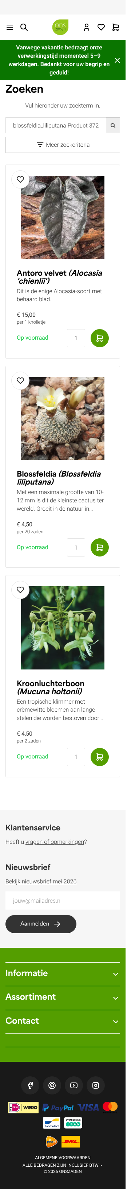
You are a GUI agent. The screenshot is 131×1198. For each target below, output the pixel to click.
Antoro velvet (59, 278)
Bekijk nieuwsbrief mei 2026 (40, 881)
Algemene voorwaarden (63, 1157)
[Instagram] (96, 1085)
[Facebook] (30, 1085)
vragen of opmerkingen (54, 841)
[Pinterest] (52, 1085)
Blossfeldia (58, 478)
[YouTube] (74, 1085)
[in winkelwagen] (100, 338)
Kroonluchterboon (50, 688)
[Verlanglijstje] (101, 27)
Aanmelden (34, 924)
